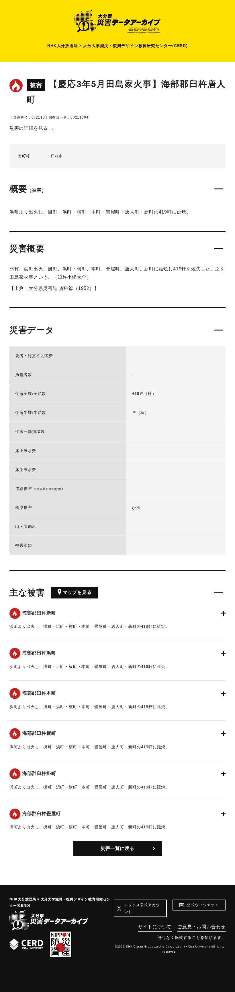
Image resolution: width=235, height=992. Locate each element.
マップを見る (77, 592)
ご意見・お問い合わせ (201, 926)
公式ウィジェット (202, 905)
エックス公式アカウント (142, 908)
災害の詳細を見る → (31, 128)
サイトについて (155, 926)
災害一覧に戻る (117, 848)
